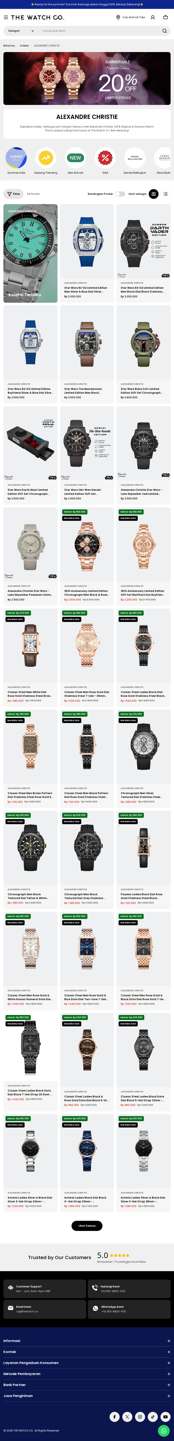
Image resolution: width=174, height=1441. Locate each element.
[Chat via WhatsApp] (164, 1431)
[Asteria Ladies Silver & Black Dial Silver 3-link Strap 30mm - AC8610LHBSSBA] (30, 1151)
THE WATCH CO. (23, 1430)
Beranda (9, 45)
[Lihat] (108, 213)
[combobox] (87, 31)
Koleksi (24, 45)
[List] (165, 194)
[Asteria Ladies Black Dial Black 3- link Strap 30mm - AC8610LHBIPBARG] (87, 1151)
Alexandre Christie (75, 283)
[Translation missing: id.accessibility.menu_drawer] (5, 17)
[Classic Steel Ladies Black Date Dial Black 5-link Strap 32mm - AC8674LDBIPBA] (143, 1050)
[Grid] (154, 194)
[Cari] (164, 30)
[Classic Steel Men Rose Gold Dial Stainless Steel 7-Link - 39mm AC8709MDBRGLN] (87, 645)
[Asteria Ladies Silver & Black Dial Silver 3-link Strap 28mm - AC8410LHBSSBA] (143, 1151)
